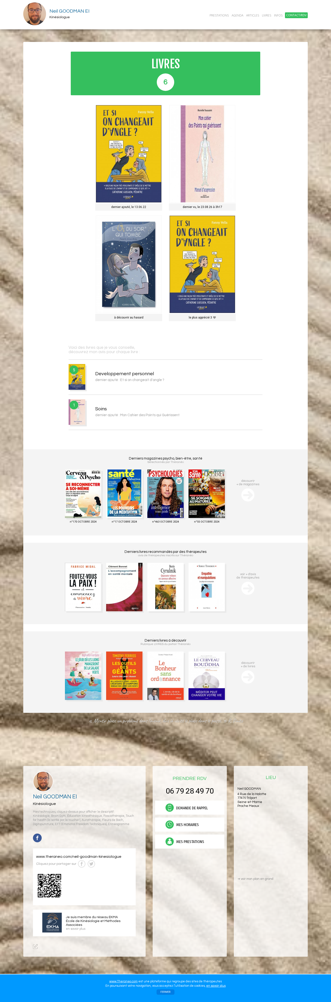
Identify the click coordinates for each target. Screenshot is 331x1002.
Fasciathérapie (113, 816)
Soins (101, 408)
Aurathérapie (91, 820)
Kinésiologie (41, 816)
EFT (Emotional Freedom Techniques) (81, 824)
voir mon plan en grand (255, 879)
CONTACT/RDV (296, 15)
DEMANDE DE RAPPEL (191, 808)
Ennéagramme (118, 824)
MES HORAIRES (187, 824)
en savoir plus (216, 985)
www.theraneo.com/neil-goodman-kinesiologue (78, 857)
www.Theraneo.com (123, 981)
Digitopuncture (43, 824)
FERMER (165, 992)
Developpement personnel (124, 373)
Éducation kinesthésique (84, 816)
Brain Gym (58, 816)
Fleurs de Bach (112, 820)
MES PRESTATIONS (189, 841)
